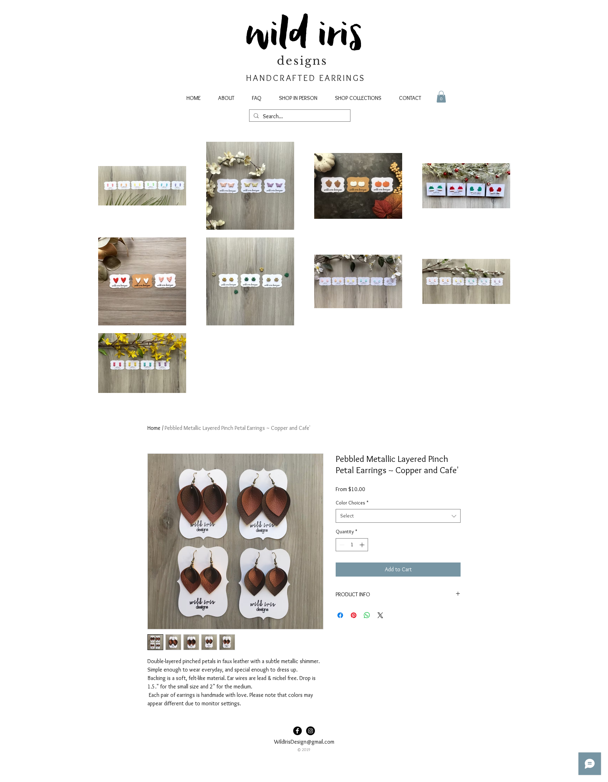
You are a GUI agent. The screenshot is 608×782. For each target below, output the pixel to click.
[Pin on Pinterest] (353, 615)
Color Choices (352, 503)
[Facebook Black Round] (297, 730)
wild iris (304, 35)
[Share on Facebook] (340, 615)
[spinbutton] (352, 545)
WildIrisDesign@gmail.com (304, 741)
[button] (441, 96)
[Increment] (362, 545)
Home (153, 428)
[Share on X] (380, 615)
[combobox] (398, 516)
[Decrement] (341, 545)
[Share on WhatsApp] (367, 615)
